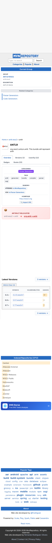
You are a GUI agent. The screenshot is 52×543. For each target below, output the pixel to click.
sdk (44, 495)
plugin (20, 495)
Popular (28, 64)
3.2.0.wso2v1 (18, 295)
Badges (7, 162)
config (15, 481)
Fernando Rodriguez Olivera (35, 535)
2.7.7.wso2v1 (18, 305)
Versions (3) (20, 158)
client (38, 478)
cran (21, 481)
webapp (33, 502)
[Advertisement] (26, 26)
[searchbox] (20, 60)
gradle (45, 484)
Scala (16, 518)
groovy (7, 488)
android (14, 474)
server (8, 498)
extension (17, 485)
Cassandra (44, 518)
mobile (24, 491)
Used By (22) (34, 158)
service (15, 498)
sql (29, 498)
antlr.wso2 (13, 139)
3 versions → (42, 279)
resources (30, 495)
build (6, 478)
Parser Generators (10, 95)
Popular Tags (26, 470)
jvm (31, 488)
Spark (26, 518)
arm (36, 474)
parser (41, 178)
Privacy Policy (35, 539)
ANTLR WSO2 (8, 77)
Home (4, 139)
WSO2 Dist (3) (9, 285)
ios (17, 488)
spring (23, 498)
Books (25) (18, 162)
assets (43, 474)
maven (15, 491)
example (8, 485)
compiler (33, 178)
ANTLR (14, 144)
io (13, 488)
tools (17, 502)
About (36, 64)
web (26, 501)
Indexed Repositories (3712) (26, 358)
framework (27, 485)
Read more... (26, 523)
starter (35, 498)
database (34, 481)
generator (15, 178)
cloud (8, 481)
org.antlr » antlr (30, 216)
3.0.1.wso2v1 (18, 300)
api (31, 474)
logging (8, 492)
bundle (24, 178)
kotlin (37, 488)
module (32, 491)
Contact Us (22, 539)
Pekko (33, 518)
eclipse (43, 481)
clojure (45, 478)
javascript (24, 488)
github (37, 484)
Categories (17, 64)
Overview (7, 158)
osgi (6, 181)
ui (22, 502)
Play (21, 518)
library (45, 488)
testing (43, 498)
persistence (11, 495)
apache (24, 474)
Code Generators (10, 99)
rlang (39, 495)
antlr (6, 178)
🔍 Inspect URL (26, 202)
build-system (17, 478)
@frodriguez (36, 513)
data (26, 481)
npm (39, 491)
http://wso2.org (25, 199)
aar (7, 474)
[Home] (26, 57)
